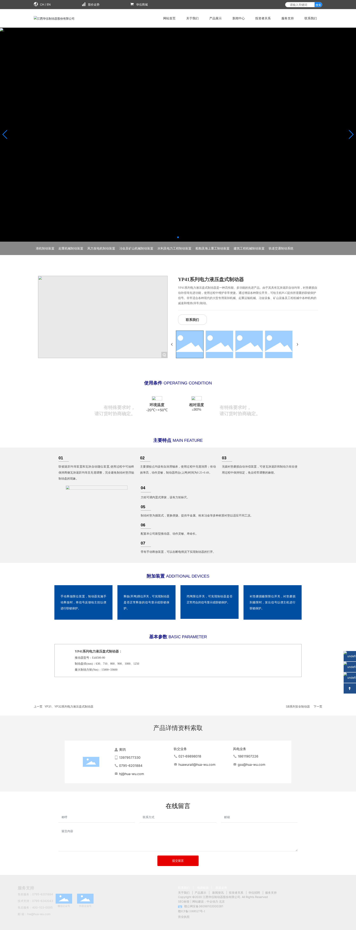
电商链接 (203, 887)
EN (49, 4)
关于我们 (184, 892)
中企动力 (212, 901)
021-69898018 (189, 756)
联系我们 (184, 887)
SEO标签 (184, 901)
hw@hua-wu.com (38, 914)
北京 (222, 901)
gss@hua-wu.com (251, 764)
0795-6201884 (130, 765)
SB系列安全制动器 (298, 706)
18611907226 (248, 756)
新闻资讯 (218, 892)
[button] (178, 237)
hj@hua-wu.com (131, 774)
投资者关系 (236, 892)
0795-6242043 (42, 901)
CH (42, 4)
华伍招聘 (254, 892)
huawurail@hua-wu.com (196, 764)
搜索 (318, 5)
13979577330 (130, 757)
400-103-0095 (42, 907)
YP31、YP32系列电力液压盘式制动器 (68, 706)
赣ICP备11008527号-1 (191, 911)
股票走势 (221, 887)
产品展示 (200, 892)
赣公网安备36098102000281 (203, 906)
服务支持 (271, 892)
